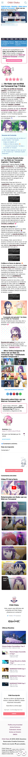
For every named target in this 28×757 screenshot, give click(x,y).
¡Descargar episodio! (14, 60)
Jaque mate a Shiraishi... (18, 749)
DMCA (15, 734)
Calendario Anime (15, 729)
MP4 (16, 39)
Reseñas (14, 6)
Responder (6, 439)
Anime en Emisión (15, 732)
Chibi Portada (5, 6)
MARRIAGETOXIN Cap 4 (17, 669)
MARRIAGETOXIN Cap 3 (17, 676)
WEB (11, 39)
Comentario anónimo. (10, 443)
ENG (24, 39)
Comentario (5, 450)
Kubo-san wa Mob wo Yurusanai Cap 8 (20, 43)
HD (7, 39)
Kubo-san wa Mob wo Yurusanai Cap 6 (8, 43)
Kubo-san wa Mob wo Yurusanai (14, 7)
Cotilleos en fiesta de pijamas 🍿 (12, 144)
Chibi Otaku (13, 2)
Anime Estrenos (15, 727)
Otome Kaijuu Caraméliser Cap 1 (18, 653)
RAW (20, 39)
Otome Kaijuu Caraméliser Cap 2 (13, 646)
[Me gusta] (24, 434)
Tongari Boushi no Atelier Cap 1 (18, 662)
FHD (3, 39)
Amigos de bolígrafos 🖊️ (9, 142)
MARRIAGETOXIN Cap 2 (17, 683)
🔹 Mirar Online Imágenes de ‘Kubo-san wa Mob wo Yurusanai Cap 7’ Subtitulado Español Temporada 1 (14, 151)
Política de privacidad (15, 725)
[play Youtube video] (14, 488)
